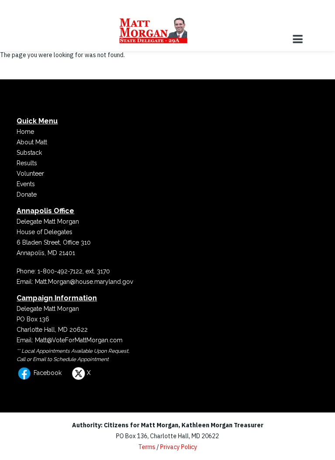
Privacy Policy (178, 447)
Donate (27, 194)
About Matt (32, 142)
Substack (29, 152)
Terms (146, 447)
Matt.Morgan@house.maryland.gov (84, 281)
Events (26, 184)
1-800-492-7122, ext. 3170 (74, 271)
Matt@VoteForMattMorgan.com (79, 340)
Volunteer (30, 173)
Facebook (47, 372)
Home (25, 131)
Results (27, 163)
